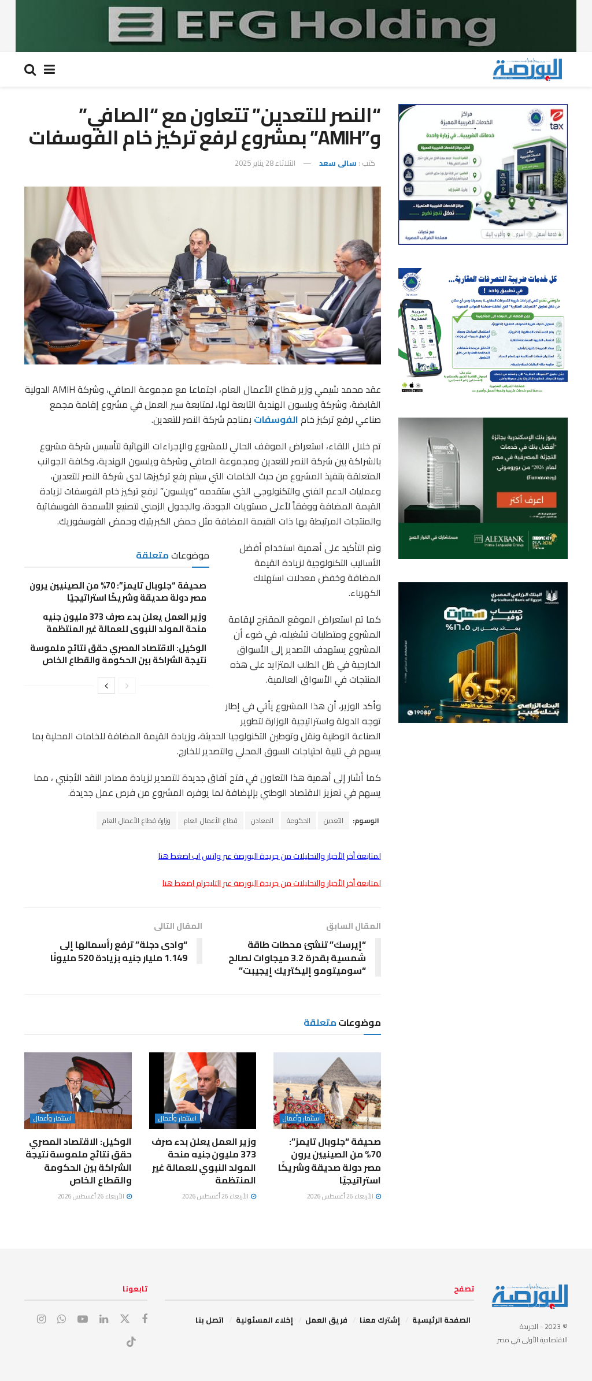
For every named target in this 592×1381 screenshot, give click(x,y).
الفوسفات (276, 419)
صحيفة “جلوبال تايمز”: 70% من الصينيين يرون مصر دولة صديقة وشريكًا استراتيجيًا (117, 591)
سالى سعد (338, 163)
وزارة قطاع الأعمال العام (136, 820)
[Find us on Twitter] (125, 1319)
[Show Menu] (49, 69)
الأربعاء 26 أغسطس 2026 (341, 1196)
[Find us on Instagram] (41, 1319)
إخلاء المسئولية (264, 1320)
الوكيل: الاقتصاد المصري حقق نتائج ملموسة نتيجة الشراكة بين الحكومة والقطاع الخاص (118, 653)
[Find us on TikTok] (131, 1342)
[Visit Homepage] (527, 69)
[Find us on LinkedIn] (103, 1319)
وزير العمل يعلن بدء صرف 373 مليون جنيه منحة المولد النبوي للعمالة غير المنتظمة (124, 622)
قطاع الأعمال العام (211, 820)
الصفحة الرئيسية (441, 1320)
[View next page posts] (106, 686)
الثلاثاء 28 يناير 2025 (265, 163)
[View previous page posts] (127, 686)
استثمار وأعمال (302, 1118)
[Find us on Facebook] (144, 1319)
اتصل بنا (209, 1320)
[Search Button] (30, 69)
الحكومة (298, 820)
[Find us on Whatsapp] (61, 1319)
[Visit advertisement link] (296, 26)
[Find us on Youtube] (82, 1319)
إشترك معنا (380, 1320)
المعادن (262, 820)
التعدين (333, 820)
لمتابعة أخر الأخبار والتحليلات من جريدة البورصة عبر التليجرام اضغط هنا (271, 883)
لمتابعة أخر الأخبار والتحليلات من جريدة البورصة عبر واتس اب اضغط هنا (269, 855)
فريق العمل (326, 1320)
